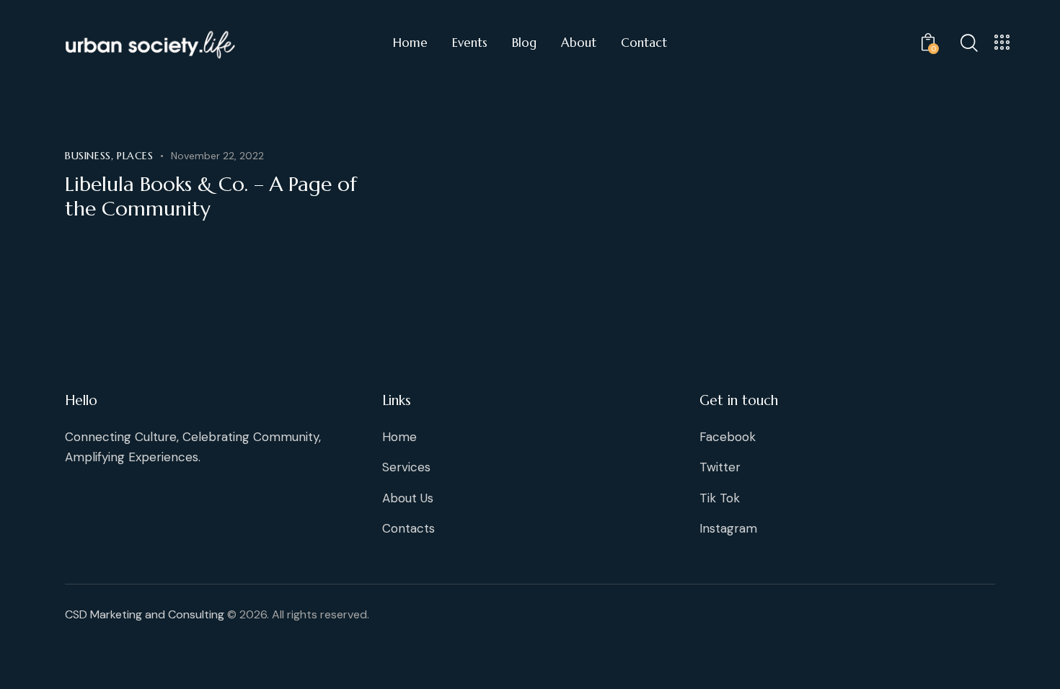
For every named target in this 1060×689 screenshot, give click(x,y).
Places (135, 155)
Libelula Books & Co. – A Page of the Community (211, 196)
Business (88, 155)
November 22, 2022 (217, 155)
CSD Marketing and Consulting (144, 614)
